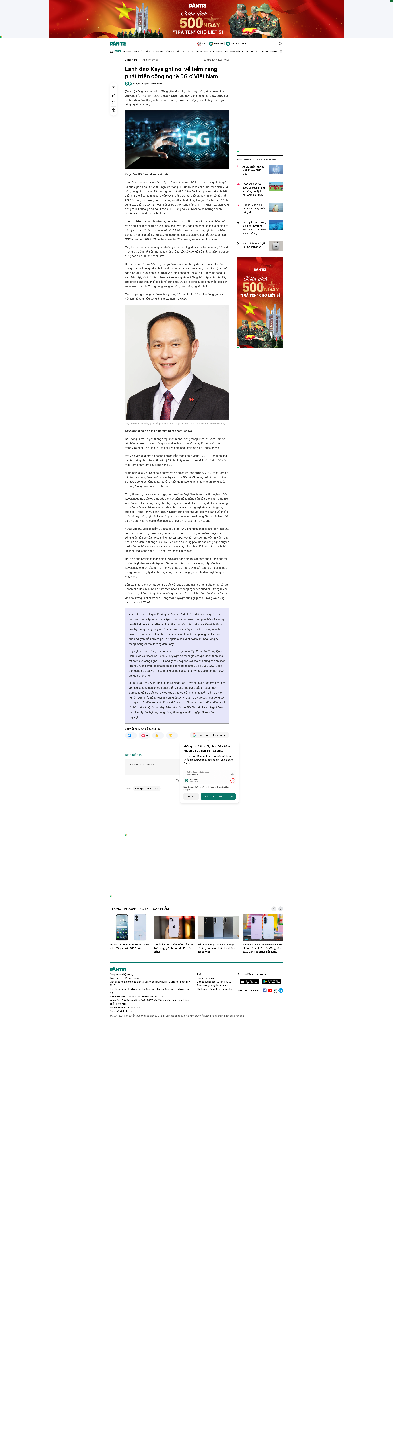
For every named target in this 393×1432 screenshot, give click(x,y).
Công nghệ (131, 59)
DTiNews (218, 43)
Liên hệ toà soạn (205, 978)
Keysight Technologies (146, 788)
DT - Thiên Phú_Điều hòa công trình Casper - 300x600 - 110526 (260, 64)
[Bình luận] (113, 88)
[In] (113, 110)
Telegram (280, 990)
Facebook (264, 990)
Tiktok (275, 990)
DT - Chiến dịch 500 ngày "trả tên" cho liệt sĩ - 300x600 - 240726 (260, 259)
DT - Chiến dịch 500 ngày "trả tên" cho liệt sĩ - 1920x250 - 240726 (196, 1)
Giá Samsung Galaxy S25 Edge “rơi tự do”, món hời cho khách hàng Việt (216, 948)
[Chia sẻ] (113, 95)
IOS (249, 981)
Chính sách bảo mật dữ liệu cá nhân (215, 989)
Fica (204, 43)
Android (271, 981)
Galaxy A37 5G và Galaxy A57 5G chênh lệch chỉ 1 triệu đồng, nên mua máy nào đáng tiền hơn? (262, 948)
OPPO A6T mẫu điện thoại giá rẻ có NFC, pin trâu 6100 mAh (129, 946)
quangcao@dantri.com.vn (216, 985)
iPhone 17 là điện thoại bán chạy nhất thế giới (253, 208)
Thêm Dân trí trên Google (212, 735)
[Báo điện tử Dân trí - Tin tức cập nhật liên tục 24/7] (118, 44)
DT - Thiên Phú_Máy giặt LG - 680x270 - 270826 (177, 796)
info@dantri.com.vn (126, 1011)
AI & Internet (150, 59)
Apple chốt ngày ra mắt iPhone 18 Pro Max (253, 170)
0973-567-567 (158, 996)
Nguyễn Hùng (139, 83)
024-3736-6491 (129, 996)
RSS (199, 974)
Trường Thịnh (155, 83)
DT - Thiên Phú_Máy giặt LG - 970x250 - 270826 (197, 860)
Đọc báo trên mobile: (252, 974)
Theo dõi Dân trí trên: (249, 990)
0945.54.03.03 (224, 981)
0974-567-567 (134, 1007)
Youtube (270, 990)
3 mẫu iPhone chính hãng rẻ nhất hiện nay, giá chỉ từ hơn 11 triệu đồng (174, 948)
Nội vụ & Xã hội (238, 43)
